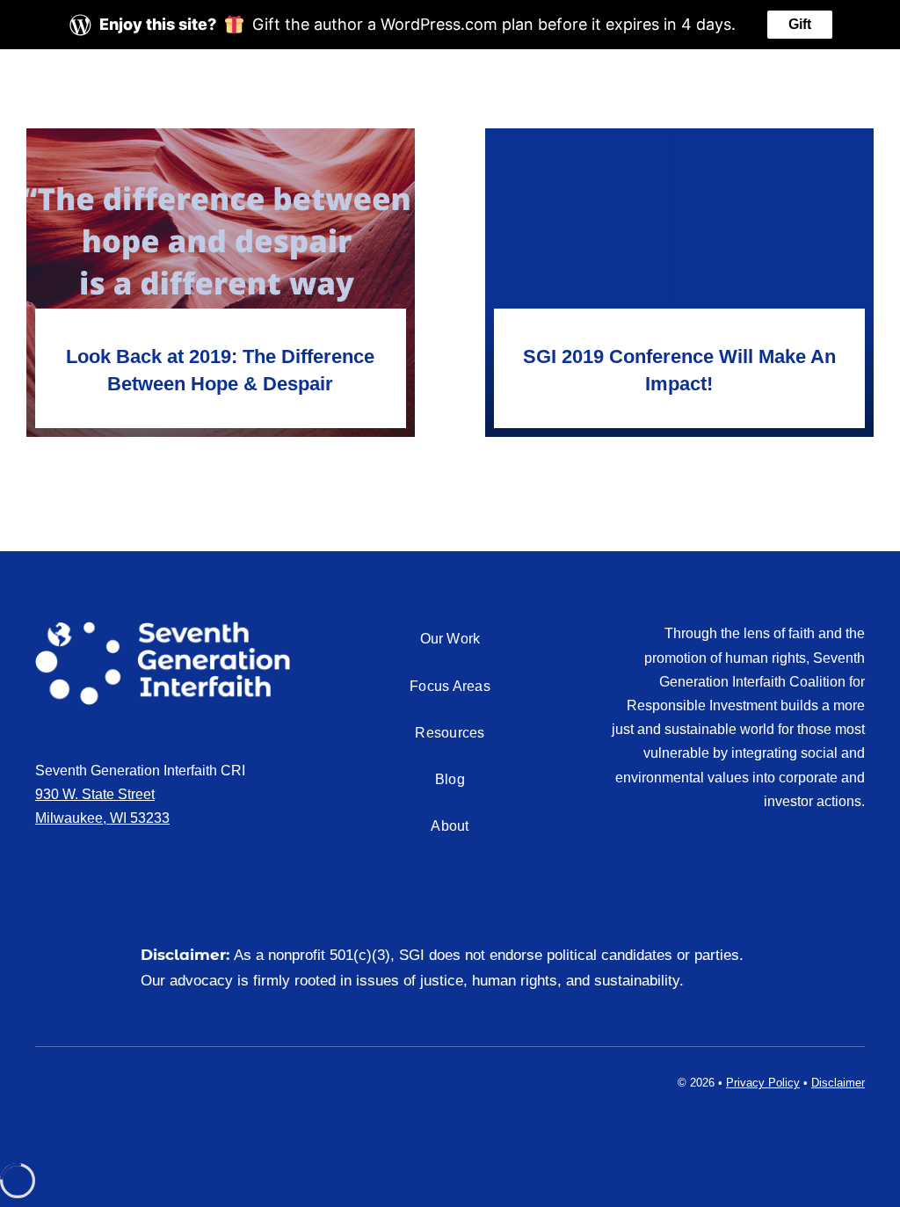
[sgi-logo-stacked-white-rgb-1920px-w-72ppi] (162, 629)
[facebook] (40, 1080)
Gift (799, 24)
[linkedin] (68, 1080)
